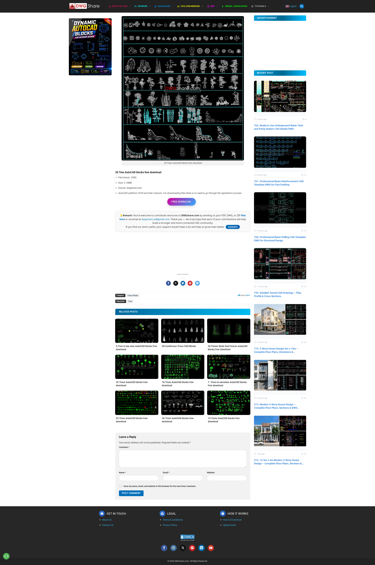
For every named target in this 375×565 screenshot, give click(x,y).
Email (166, 472)
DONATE (232, 226)
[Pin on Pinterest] (190, 283)
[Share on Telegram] (197, 283)
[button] (301, 6)
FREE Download (181, 201)
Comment (124, 447)
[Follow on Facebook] (164, 548)
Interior (142, 6)
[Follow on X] (183, 548)
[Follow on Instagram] (173, 548)
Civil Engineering (190, 6)
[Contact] (6, 556)
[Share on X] (175, 283)
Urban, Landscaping (236, 6)
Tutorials (260, 6)
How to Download (232, 519)
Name (122, 472)
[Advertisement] (90, 124)
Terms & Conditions (173, 519)
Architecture (119, 6)
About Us (106, 519)
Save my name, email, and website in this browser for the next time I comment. (159, 486)
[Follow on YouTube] (211, 548)
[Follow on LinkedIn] (201, 548)
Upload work (229, 525)
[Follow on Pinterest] (192, 548)
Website (211, 472)
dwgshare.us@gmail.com (155, 219)
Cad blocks (164, 6)
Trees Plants (132, 295)
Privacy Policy (170, 525)
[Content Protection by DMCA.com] (187, 537)
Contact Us (107, 525)
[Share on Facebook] (168, 283)
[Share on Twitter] (182, 283)
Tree (130, 301)
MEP (212, 6)
